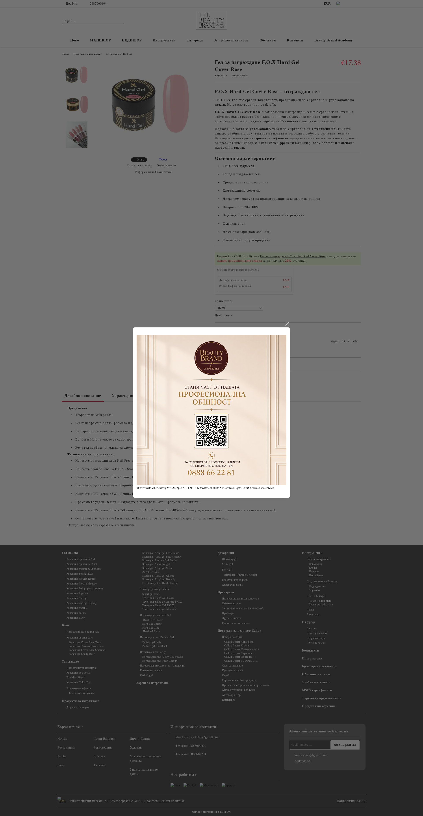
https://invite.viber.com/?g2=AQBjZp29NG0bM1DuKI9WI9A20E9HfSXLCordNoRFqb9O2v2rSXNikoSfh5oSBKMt (205, 487)
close (287, 324)
